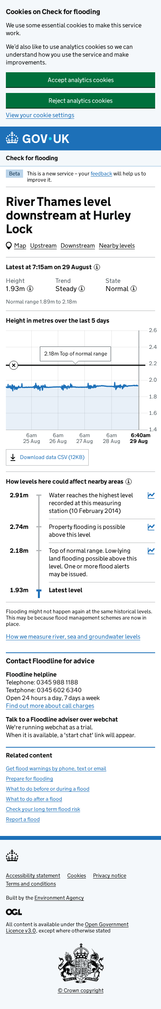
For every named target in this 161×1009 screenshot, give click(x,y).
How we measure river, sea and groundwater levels (73, 636)
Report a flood (23, 819)
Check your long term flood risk (43, 809)
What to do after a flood (34, 798)
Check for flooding (32, 158)
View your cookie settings (40, 115)
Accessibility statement (33, 875)
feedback (101, 173)
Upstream (43, 245)
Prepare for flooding (29, 778)
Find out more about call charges (50, 705)
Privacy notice (109, 875)
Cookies (76, 875)
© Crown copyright (81, 990)
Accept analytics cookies (81, 80)
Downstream (78, 245)
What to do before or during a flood (47, 788)
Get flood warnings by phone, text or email (56, 768)
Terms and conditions (31, 883)
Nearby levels (117, 245)
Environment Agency (59, 897)
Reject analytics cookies (80, 100)
